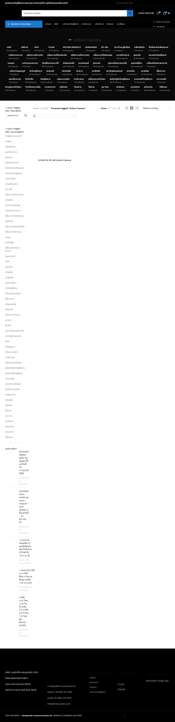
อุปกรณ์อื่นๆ (10, 282)
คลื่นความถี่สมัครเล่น (14, 215)
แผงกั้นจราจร (11, 152)
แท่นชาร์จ (9, 431)
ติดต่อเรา (93, 687)
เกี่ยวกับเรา (94, 682)
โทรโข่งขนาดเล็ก (12, 389)
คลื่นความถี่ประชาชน (14, 194)
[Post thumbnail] (11, 467)
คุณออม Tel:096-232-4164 (59, 692)
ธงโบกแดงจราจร (12, 210)
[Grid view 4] (137, 108)
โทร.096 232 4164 (124, 3)
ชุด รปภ (8, 415)
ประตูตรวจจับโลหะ (13, 383)
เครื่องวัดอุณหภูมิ (13, 293)
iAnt (7, 341)
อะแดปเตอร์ (10, 178)
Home (36, 108)
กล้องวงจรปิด (11, 352)
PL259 (8, 325)
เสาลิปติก (9, 277)
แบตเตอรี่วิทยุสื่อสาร (14, 373)
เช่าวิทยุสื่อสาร (11, 288)
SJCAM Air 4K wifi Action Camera (54, 160)
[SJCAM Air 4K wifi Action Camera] (54, 135)
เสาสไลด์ (9, 272)
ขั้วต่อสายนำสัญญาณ (14, 168)
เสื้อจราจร (9, 298)
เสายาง (8, 320)
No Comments (23, 482)
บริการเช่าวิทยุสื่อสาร (98, 692)
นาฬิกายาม (10, 357)
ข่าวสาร (121, 684)
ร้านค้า (45, 108)
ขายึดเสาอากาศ (12, 162)
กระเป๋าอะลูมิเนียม (13, 205)
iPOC (7, 261)
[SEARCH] (130, 13)
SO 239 (8, 189)
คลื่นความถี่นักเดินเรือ (15, 226)
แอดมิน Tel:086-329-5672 (59, 698)
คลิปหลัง (9, 400)
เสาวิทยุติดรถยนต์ (13, 336)
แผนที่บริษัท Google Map (157, 680)
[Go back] (70, 40)
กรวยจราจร (10, 394)
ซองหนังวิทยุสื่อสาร (13, 173)
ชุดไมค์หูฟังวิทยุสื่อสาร (15, 368)
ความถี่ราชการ (11, 184)
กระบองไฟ (10, 378)
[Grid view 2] (126, 108)
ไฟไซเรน (9, 437)
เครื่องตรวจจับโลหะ (13, 362)
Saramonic (10, 256)
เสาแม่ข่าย (9, 426)
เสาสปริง (9, 200)
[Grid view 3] (131, 108)
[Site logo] (12, 13)
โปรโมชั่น (9, 221)
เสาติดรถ (9, 421)
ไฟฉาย (8, 410)
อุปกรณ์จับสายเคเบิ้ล (14, 330)
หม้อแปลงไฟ (10, 304)
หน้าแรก (93, 677)
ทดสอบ (8, 141)
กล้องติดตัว (10, 146)
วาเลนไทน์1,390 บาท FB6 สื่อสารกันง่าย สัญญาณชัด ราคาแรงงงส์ (27, 576)
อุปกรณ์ (8, 266)
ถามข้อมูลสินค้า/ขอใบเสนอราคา (61, 686)
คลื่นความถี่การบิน (13, 231)
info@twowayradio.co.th (58, 703)
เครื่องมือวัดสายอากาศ (12, 249)
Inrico (8, 237)
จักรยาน (8, 405)
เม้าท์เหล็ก (9, 242)
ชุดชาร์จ (8, 157)
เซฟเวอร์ (9, 309)
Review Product (12, 314)
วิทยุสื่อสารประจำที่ (13, 136)
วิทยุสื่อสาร (10, 346)
